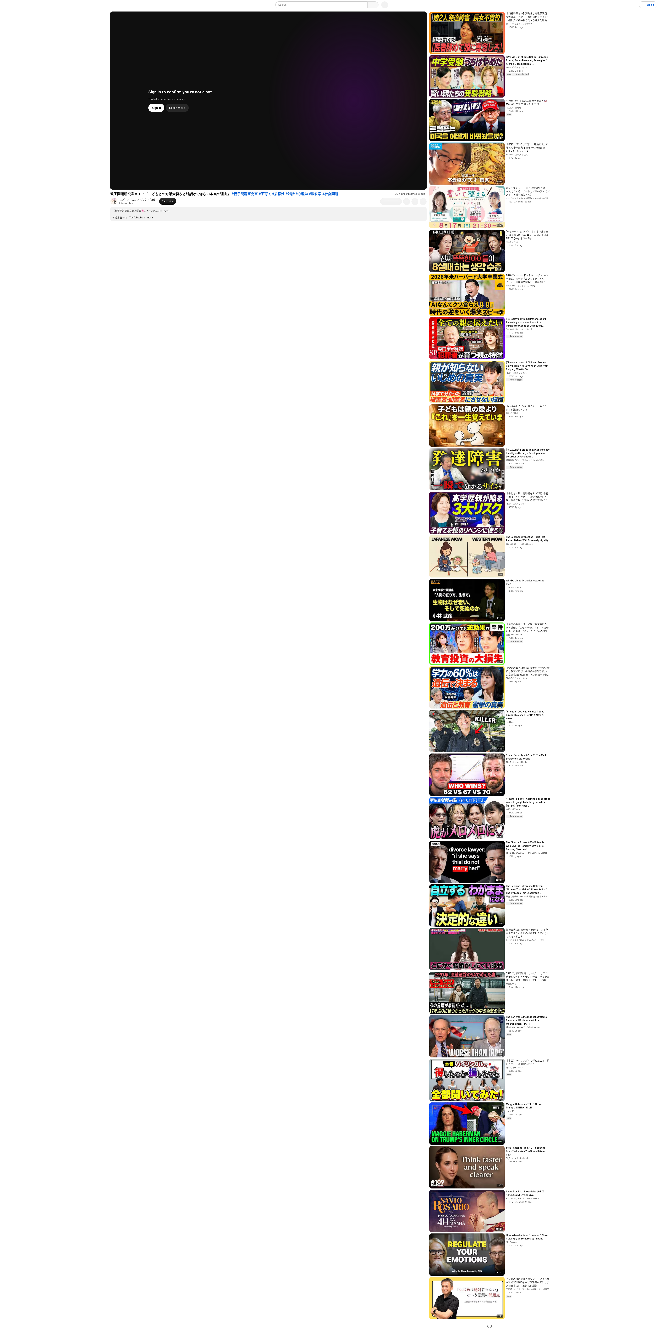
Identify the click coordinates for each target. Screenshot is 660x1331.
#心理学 (301, 194)
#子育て (265, 194)
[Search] (372, 4)
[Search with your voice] (384, 4)
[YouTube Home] (20, 5)
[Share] (406, 201)
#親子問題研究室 (245, 194)
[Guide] (6, 5)
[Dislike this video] (397, 201)
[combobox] (322, 5)
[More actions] (423, 201)
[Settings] (634, 5)
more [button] (150, 217)
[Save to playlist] (414, 201)
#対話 (290, 194)
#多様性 (278, 194)
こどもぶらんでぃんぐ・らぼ (137, 199)
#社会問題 (330, 194)
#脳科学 (315, 194)
